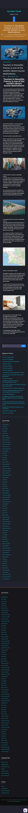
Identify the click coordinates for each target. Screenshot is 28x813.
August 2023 (5, 504)
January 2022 (5, 545)
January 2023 (5, 519)
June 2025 (4, 455)
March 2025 (5, 462)
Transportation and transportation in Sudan (13, 372)
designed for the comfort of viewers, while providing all (13, 407)
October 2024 (5, 473)
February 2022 (6, 543)
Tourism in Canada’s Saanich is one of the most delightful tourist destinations (12, 391)
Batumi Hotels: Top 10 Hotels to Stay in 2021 (13, 388)
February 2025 (6, 464)
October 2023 (5, 499)
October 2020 (5, 579)
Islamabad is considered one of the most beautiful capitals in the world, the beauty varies (12, 398)
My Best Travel (14, 11)
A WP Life (25, 799)
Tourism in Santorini (7, 368)
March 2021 (5, 568)
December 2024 (6, 468)
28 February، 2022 (14, 76)
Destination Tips (5, 766)
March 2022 (5, 541)
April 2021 (4, 565)
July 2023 (4, 506)
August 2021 (5, 557)
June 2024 (4, 481)
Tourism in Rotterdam (7, 359)
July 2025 (4, 453)
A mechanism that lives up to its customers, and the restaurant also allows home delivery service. (13, 403)
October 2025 (5, 446)
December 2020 (6, 574)
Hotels (3, 769)
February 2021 (5, 570)
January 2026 (5, 440)
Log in (2, 786)
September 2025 (6, 448)
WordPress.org (5, 792)
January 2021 (5, 572)
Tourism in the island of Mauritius (10, 361)
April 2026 (4, 433)
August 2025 (5, 451)
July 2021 (4, 559)
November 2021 (6, 550)
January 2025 (5, 466)
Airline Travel (4, 762)
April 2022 (4, 539)
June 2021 (4, 561)
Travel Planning (6, 62)
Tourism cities (4, 771)
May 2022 (4, 537)
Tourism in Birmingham (8, 394)
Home (4, 34)
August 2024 (5, 477)
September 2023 (6, 501)
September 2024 (6, 475)
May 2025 (4, 457)
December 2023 (6, 495)
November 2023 (6, 497)
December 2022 (6, 521)
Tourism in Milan (6, 363)
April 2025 (4, 459)
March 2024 (5, 488)
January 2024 (5, 493)
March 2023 (5, 515)
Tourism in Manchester (8, 357)
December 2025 (6, 442)
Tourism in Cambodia (7, 413)
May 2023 (4, 510)
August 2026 (5, 424)
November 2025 (6, 444)
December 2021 (6, 548)
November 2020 (6, 576)
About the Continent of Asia (9, 410)
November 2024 (6, 470)
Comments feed (5, 790)
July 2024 (4, 479)
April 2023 (4, 512)
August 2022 (5, 530)
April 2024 (4, 486)
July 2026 (4, 426)
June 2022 (4, 534)
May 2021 (4, 563)
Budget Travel (4, 764)
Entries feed (4, 788)
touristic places (5, 773)
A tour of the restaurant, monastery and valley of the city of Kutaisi (14, 385)
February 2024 (6, 490)
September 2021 (6, 554)
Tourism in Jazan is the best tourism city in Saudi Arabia (13, 375)
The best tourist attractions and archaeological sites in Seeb (10, 381)
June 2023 (4, 508)
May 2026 (4, 431)
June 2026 (4, 429)
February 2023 (6, 517)
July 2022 (4, 532)
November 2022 (6, 523)
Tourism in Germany (7, 370)
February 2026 (6, 437)
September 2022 (6, 528)
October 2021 (5, 552)
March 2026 (5, 435)
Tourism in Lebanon (7, 378)
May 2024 (4, 484)
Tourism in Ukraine (7, 366)
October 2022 (5, 526)
